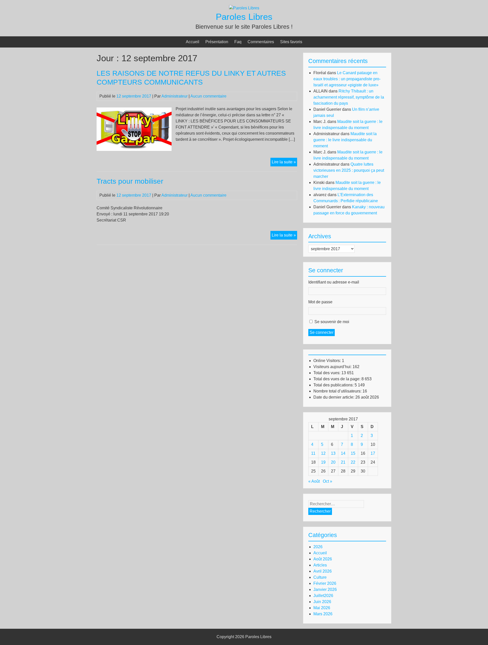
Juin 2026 (322, 602)
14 (343, 453)
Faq (237, 42)
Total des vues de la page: (337, 379)
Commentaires (261, 42)
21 (343, 462)
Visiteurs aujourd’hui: (333, 367)
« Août (314, 481)
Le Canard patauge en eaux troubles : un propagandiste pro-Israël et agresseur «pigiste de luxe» (346, 79)
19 (323, 462)
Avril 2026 (322, 571)
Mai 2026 (321, 608)
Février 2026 (324, 583)
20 (333, 462)
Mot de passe (320, 302)
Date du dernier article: (334, 397)
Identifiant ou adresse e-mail (333, 282)
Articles (320, 565)
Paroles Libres (244, 17)
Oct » (327, 481)
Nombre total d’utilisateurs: (337, 391)
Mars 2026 (322, 614)
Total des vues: (327, 373)
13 (333, 453)
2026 (318, 547)
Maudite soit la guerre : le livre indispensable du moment (345, 140)
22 (353, 462)
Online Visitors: (327, 360)
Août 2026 (322, 559)
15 (353, 453)
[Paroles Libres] (244, 8)
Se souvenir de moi (331, 322)
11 (313, 453)
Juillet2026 (323, 595)
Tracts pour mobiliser (130, 181)
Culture (320, 577)
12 (323, 453)
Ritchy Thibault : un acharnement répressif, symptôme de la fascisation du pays (348, 97)
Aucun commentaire (208, 96)
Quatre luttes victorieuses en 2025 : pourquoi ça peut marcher (348, 170)
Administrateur (174, 96)
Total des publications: (334, 385)
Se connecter (321, 332)
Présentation (216, 42)
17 (373, 453)
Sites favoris (291, 42)
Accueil (192, 42)
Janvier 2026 (325, 589)
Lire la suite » (284, 163)
